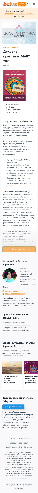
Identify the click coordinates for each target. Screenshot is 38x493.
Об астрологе (24, 438)
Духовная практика (10, 47)
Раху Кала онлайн (13, 447)
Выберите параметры (14, 117)
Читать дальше (19, 249)
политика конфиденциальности (18, 464)
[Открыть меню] (34, 4)
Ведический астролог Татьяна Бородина (17, 454)
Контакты (29, 447)
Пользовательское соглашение (18, 462)
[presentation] (12, 367)
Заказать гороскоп (21, 4)
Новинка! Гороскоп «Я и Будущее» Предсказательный (13, 106)
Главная (11, 438)
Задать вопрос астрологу (15, 294)
